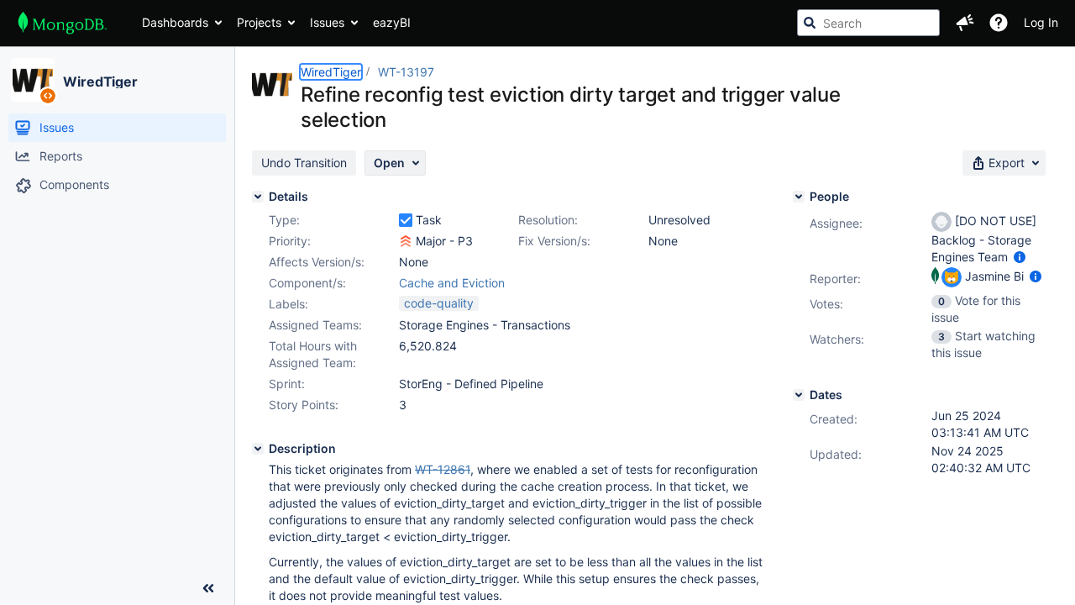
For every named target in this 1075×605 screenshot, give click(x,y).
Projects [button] (259, 22)
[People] (799, 197)
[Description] (258, 449)
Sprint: (287, 383)
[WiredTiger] (33, 80)
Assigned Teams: (315, 325)
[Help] (998, 22)
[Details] (258, 197)
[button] (965, 22)
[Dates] (799, 395)
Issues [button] (327, 22)
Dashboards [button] (175, 22)
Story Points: (303, 404)
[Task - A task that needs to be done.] (405, 220)
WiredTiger (100, 81)
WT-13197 (406, 72)
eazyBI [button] (392, 22)
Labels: (288, 304)
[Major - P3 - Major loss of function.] (405, 241)
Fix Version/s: (554, 241)
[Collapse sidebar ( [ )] (208, 588)
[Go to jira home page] (62, 22)
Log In (1041, 22)
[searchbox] (868, 22)
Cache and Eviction (452, 283)
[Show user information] (1019, 257)
